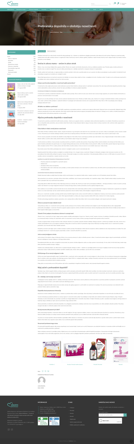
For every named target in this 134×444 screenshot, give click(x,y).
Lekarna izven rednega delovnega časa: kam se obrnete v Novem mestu (25, 103)
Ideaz (75, 441)
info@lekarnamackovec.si (50, 413)
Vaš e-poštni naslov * (104, 412)
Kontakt (72, 416)
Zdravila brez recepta (21, 9)
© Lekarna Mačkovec (63, 441)
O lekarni (72, 407)
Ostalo (94, 9)
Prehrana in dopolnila (33, 9)
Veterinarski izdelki (85, 9)
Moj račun (124, 3)
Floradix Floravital (98, 364)
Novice (9, 74)
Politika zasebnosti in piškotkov (77, 425)
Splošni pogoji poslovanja (76, 422)
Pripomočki (75, 9)
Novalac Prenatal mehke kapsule (75, 364)
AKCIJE (101, 9)
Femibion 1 (52, 364)
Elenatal (120, 364)
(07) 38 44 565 (50, 409)
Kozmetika (44, 9)
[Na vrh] (131, 441)
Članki (8, 56)
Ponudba (72, 410)
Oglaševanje (73, 419)
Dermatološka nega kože (55, 9)
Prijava (123, 4)
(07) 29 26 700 (51, 411)
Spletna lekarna (10, 9)
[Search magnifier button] (110, 4)
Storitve (72, 413)
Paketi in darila (66, 9)
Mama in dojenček (12, 58)
